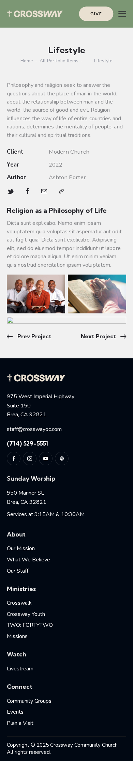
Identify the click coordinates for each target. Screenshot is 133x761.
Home (26, 61)
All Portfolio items (59, 61)
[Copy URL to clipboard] (61, 191)
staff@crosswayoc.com (34, 429)
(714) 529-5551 (27, 443)
